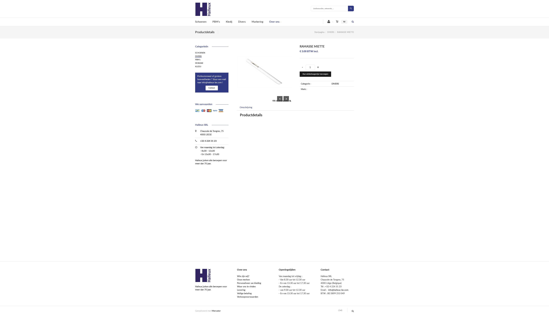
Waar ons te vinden (246, 287)
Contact (211, 88)
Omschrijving (246, 107)
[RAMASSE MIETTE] (264, 47)
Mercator (216, 311)
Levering (241, 290)
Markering (257, 22)
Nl (344, 22)
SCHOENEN (200, 53)
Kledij (229, 22)
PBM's (216, 22)
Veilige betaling (244, 293)
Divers (242, 22)
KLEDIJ (198, 66)
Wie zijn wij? (243, 276)
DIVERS (330, 32)
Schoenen (200, 22)
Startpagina (319, 32)
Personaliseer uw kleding (249, 283)
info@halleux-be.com (338, 290)
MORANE (199, 63)
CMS (340, 311)
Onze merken (243, 280)
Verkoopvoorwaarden (247, 297)
